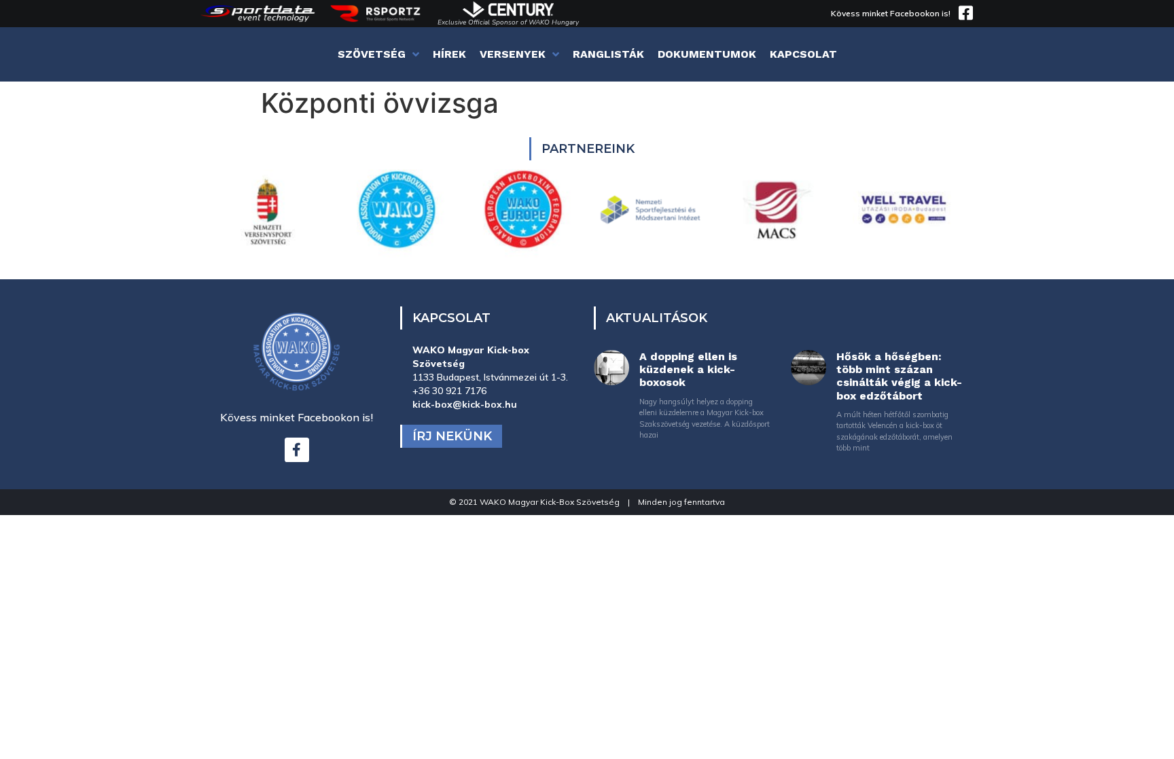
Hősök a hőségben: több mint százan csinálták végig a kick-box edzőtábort (899, 376)
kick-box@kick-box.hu (464, 404)
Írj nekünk (452, 436)
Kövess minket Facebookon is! (890, 13)
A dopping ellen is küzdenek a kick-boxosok (688, 369)
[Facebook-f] (297, 450)
